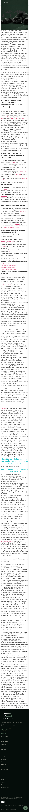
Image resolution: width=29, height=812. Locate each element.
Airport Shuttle (4, 736)
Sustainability (13, 809)
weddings (7, 116)
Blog (2, 784)
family (23, 118)
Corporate (3, 744)
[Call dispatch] (25, 808)
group (10, 251)
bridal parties (22, 171)
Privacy (3, 809)
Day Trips (3, 749)
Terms (7, 809)
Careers (3, 782)
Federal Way (4, 767)
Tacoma (3, 756)
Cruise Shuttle (4, 741)
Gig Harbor (3, 764)
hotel (5, 189)
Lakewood (3, 759)
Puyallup (3, 761)
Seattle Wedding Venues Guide (8, 269)
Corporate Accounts (5, 790)
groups (13, 162)
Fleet (2, 779)
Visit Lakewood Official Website (8, 265)
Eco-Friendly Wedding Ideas (8, 267)
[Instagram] (6, 729)
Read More (3, 408)
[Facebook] (2, 729)
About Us (3, 776)
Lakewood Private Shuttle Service (11, 227)
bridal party (14, 118)
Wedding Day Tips (5, 263)
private (2, 118)
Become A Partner (5, 787)
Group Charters (4, 746)
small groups (23, 211)
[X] (10, 729)
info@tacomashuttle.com (7, 241)
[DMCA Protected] (3, 802)
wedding (18, 174)
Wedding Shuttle (5, 739)
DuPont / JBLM (4, 769)
